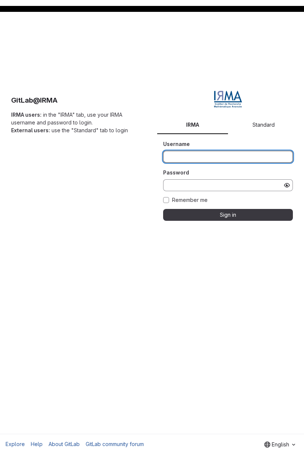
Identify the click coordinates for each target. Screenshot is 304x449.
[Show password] (287, 185)
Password (176, 172)
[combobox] (279, 444)
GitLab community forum (115, 444)
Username (176, 144)
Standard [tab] (263, 125)
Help (37, 444)
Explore (15, 444)
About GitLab (64, 444)
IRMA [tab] (192, 125)
